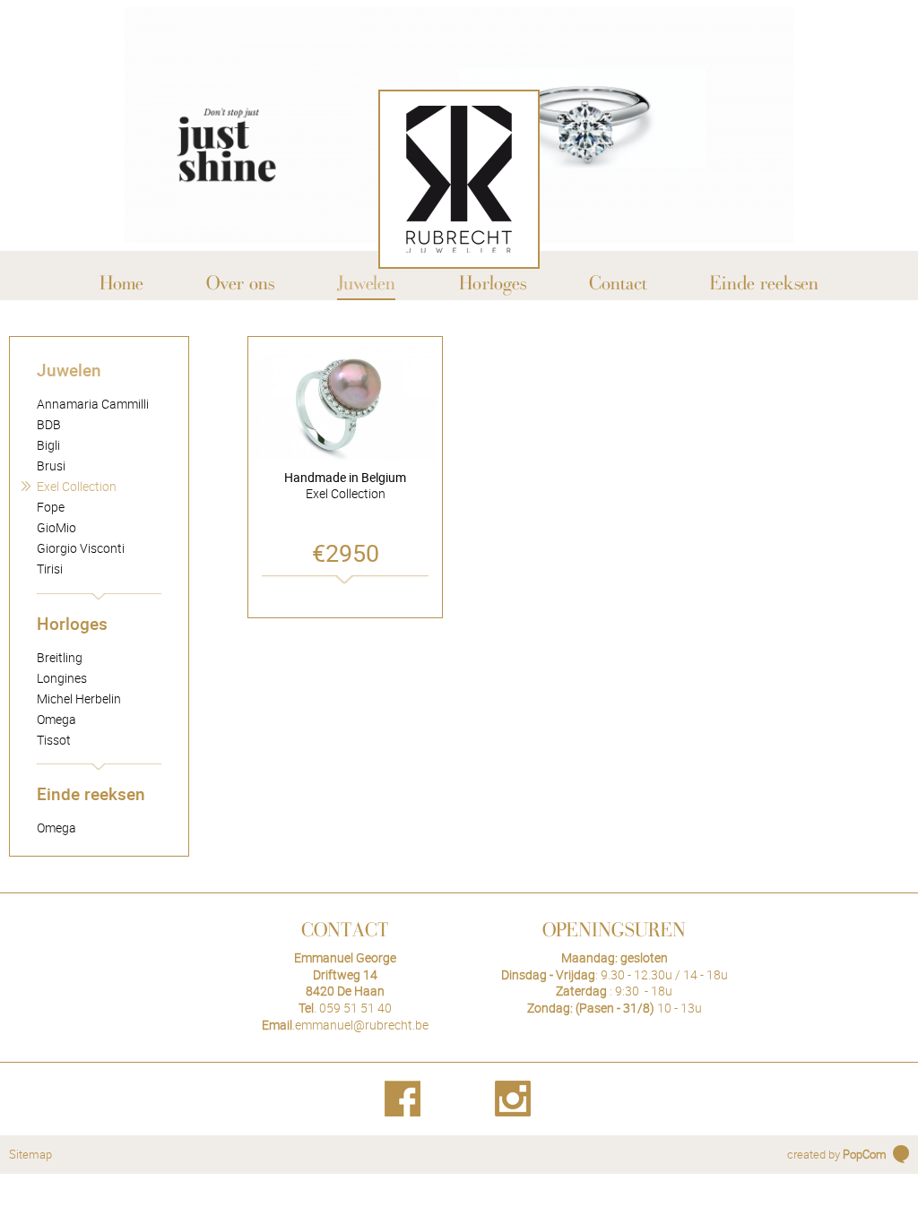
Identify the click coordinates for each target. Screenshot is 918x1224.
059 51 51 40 (355, 1007)
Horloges (72, 623)
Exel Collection (77, 486)
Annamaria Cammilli (93, 403)
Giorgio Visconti (81, 547)
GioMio (56, 527)
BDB (49, 424)
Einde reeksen (91, 793)
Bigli (48, 444)
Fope (51, 506)
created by (837, 1154)
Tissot (54, 739)
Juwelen (69, 369)
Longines (62, 677)
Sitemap (30, 1154)
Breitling (59, 657)
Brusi (51, 465)
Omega (56, 719)
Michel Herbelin (79, 698)
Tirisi (50, 568)
